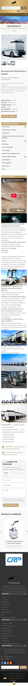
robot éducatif (5, 133)
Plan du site (5, 610)
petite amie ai (5, 638)
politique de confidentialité (8, 617)
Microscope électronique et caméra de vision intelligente (13, 137)
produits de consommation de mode (11, 153)
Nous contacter (5, 605)
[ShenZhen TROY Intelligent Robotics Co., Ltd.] (14, 3)
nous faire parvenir (11, 505)
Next (25, 562)
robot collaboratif (6, 160)
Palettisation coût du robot (8, 636)
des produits (5, 600)
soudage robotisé (6, 628)
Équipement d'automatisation (9, 130)
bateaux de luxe (5, 166)
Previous (2, 562)
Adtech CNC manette (7, 623)
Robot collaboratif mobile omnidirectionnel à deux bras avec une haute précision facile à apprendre (14, 542)
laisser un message (14, 683)
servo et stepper (6, 150)
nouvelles (4, 607)
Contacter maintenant (9, 116)
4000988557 (7, 659)
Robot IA (4, 141)
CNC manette (5, 144)
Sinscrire (23, 667)
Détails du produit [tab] (8, 177)
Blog (22, 676)
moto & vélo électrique (7, 147)
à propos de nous (6, 602)
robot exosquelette (6, 163)
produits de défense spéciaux (9, 156)
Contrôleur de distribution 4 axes (10, 643)
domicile (4, 597)
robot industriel (5, 127)
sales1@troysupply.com (9, 656)
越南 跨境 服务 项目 (6, 612)
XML (3, 615)
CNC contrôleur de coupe (8, 626)
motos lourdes (5, 641)
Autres (3, 169)
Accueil (4, 28)
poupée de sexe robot (7, 631)
